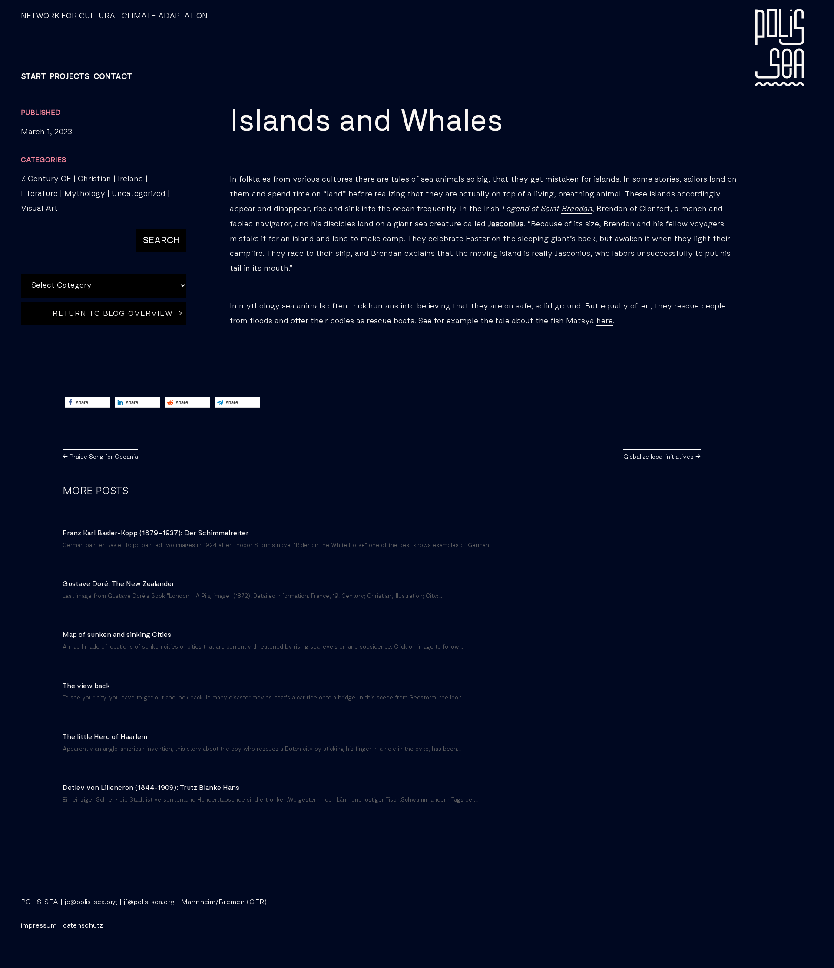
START (33, 77)
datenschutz (83, 925)
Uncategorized (138, 194)
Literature (39, 194)
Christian (94, 179)
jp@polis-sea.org (91, 901)
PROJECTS (69, 77)
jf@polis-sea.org (149, 901)
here (604, 321)
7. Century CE (46, 179)
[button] (87, 402)
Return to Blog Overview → (118, 314)
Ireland (130, 179)
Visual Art (39, 208)
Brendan (576, 209)
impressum (38, 925)
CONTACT (112, 77)
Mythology (84, 194)
